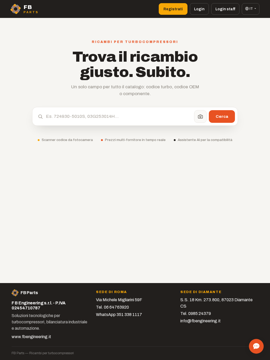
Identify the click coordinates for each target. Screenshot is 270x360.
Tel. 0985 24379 (195, 313)
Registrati (173, 9)
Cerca (222, 116)
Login (199, 9)
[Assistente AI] (256, 346)
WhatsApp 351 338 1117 (119, 314)
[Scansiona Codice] (200, 116)
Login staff (225, 9)
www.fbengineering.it (31, 336)
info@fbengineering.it (200, 321)
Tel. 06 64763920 (112, 307)
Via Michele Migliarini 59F (119, 300)
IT (251, 9)
